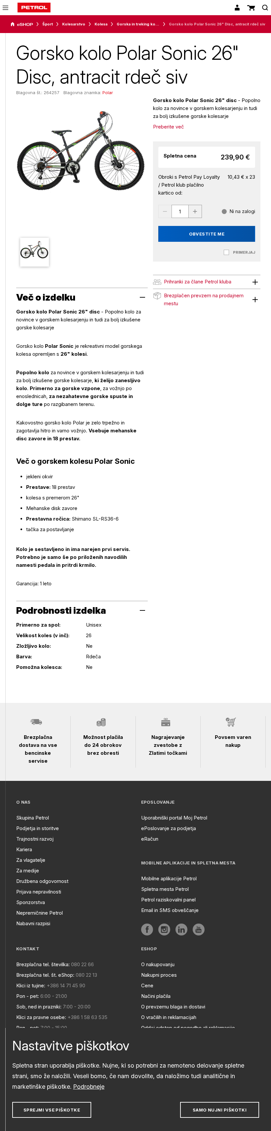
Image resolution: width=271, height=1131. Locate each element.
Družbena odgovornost (42, 881)
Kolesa (101, 24)
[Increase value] (195, 211)
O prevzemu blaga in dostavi (173, 1006)
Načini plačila (156, 996)
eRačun (149, 839)
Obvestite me (207, 234)
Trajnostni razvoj (35, 839)
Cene (147, 985)
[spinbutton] (180, 211)
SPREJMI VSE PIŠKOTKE (51, 1110)
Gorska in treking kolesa (138, 24)
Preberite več (168, 127)
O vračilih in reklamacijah (168, 1017)
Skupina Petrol (32, 818)
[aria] (22, 24)
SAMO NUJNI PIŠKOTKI (220, 1110)
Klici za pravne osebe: (41, 1017)
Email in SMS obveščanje (170, 910)
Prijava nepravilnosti (38, 892)
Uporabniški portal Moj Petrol (174, 818)
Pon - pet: (27, 996)
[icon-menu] (5, 8)
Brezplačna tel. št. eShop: (45, 975)
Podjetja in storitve (37, 828)
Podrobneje (88, 1086)
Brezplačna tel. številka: (43, 964)
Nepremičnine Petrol (39, 913)
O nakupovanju (157, 964)
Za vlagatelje (30, 860)
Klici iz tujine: (30, 985)
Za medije (27, 870)
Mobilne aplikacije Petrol (169, 878)
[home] (34, 8)
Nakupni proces (159, 975)
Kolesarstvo (73, 24)
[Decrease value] (165, 211)
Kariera (24, 849)
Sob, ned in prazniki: (38, 1006)
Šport (47, 24)
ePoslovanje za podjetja (168, 828)
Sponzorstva (30, 902)
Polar (107, 92)
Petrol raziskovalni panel (168, 899)
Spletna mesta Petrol (165, 889)
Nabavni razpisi (33, 923)
